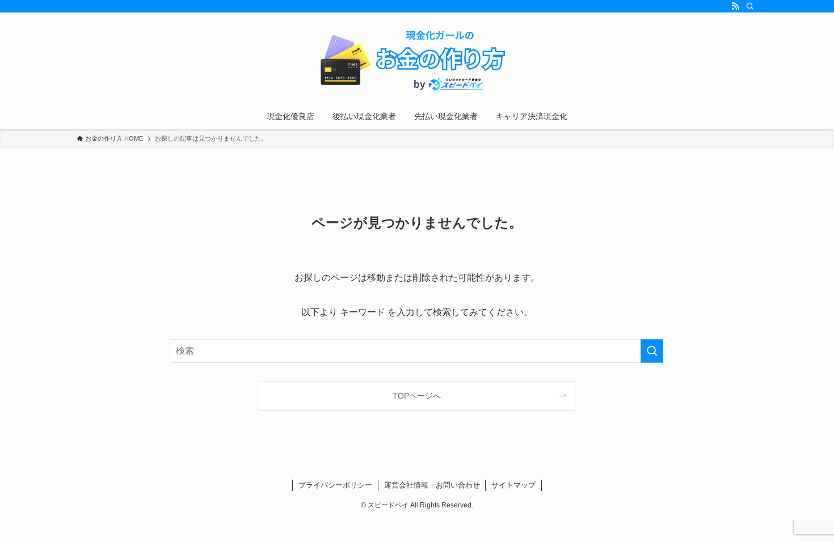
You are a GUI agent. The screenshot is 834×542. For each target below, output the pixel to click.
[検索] (750, 6)
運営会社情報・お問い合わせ (432, 485)
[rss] (735, 6)
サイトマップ (513, 485)
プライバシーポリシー (335, 485)
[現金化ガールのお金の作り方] (417, 60)
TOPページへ (417, 395)
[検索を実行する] (652, 351)
